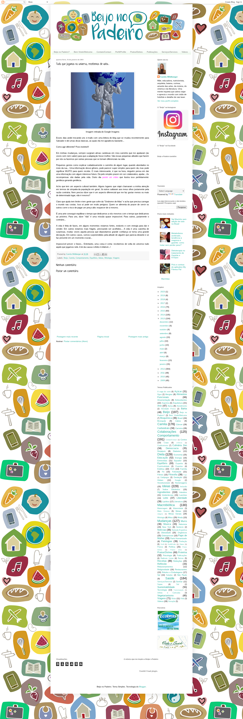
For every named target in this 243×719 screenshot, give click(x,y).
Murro (184, 521)
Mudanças (164, 521)
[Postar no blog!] (97, 254)
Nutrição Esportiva (179, 530)
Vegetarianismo (165, 595)
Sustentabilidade (166, 587)
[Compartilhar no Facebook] (103, 254)
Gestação (178, 477)
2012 (163, 369)
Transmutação (179, 590)
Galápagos (164, 477)
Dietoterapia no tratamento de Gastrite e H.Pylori (178, 254)
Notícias (161, 530)
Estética (160, 469)
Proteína (182, 552)
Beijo (66, 258)
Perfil (162, 544)
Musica (167, 524)
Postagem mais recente (67, 337)
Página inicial (103, 337)
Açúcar (178, 391)
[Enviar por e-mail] (95, 254)
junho (162, 345)
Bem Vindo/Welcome (83, 52)
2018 (163, 299)
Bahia (184, 408)
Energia (178, 458)
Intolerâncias (167, 495)
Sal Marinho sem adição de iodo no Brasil (178, 221)
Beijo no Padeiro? (62, 52)
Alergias (168, 394)
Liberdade (182, 498)
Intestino (183, 492)
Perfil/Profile (120, 52)
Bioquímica (166, 418)
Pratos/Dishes (136, 52)
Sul (177, 584)
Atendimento (182, 406)
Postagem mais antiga (138, 337)
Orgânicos (182, 532)
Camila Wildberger (169, 77)
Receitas (162, 561)
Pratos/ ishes (176, 550)
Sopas (160, 584)
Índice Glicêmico (171, 489)
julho (162, 341)
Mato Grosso (163, 511)
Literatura (178, 501)
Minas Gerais (175, 514)
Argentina (165, 403)
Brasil (180, 418)
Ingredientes (163, 492)
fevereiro (164, 360)
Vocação (171, 601)
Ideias (100, 258)
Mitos (170, 517)
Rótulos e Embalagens (172, 572)
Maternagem (162, 508)
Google (178, 480)
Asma (170, 406)
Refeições (177, 561)
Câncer (179, 424)
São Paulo (182, 575)
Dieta (161, 454)
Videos (185, 52)
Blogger (142, 687)
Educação (162, 457)
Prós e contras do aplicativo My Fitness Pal (178, 267)
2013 (163, 318)
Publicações (152, 52)
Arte (159, 405)
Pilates (182, 544)
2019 (163, 295)
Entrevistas (162, 460)
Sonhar (179, 581)
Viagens (116, 258)
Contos (184, 439)
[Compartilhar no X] (100, 254)
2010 (163, 376)
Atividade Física (168, 409)
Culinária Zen (179, 445)
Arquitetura (178, 403)
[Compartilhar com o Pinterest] (105, 254)
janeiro (163, 364)
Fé (163, 472)
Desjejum (161, 451)
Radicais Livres (167, 558)
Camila (72, 258)
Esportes (179, 466)
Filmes (160, 475)
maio (162, 349)
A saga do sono (164, 392)
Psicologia (167, 555)
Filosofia (172, 474)
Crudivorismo (162, 446)
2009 (163, 380)
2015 (163, 311)
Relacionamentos (165, 567)
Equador (178, 460)
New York (166, 527)
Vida (182, 599)
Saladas (169, 575)
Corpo (166, 443)
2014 (163, 315)
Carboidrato (163, 428)
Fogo (185, 475)
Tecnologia (162, 590)
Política (172, 547)
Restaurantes (181, 569)
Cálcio (178, 421)
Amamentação (163, 400)
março (163, 356)
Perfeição (183, 541)
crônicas (179, 443)
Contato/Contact (104, 52)
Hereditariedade (163, 483)
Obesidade (166, 532)
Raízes (181, 558)
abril (162, 352)
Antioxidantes (181, 400)
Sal (158, 575)
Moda (180, 517)
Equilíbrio (93, 258)
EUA (172, 469)
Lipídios (165, 501)
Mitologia (108, 258)
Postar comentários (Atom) (76, 341)
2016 (163, 307)
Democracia (172, 448)
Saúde (169, 578)
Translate (178, 194)
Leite (165, 498)
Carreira (179, 428)
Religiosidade (163, 569)
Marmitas (165, 279)
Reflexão (162, 564)
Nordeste (180, 527)
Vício (173, 598)
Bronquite (161, 421)
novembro (164, 326)
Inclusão (183, 487)
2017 (163, 303)
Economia (178, 455)
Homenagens (181, 483)
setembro (164, 333)
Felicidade (176, 472)
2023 (163, 291)
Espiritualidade (163, 466)
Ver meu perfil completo (167, 101)
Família (183, 469)
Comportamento (82, 258)
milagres (160, 514)
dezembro (164, 322)
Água (159, 394)
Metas (178, 511)
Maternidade (178, 508)
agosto (163, 337)
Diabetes (177, 451)
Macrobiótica (166, 505)
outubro (163, 329)
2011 (162, 373)
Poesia (160, 547)
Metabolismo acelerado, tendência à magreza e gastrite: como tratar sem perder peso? (172, 239)
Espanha (179, 464)
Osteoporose (167, 535)
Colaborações (166, 431)
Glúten (160, 480)
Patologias (166, 541)
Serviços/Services (169, 52)
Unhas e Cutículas (168, 593)
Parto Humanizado (178, 538)
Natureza (183, 524)
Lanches (183, 495)
